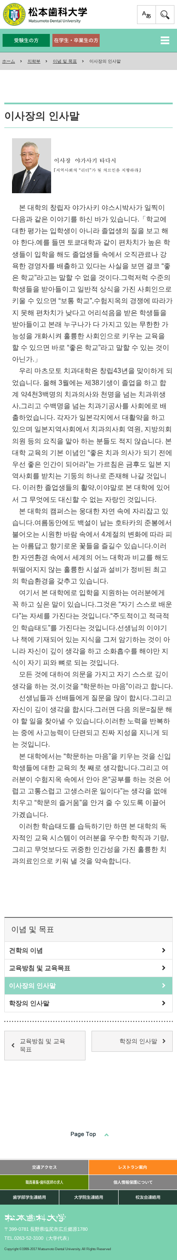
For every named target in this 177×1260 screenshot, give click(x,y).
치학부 (33, 61)
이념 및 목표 (65, 61)
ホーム (8, 61)
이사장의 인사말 (32, 985)
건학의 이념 (26, 950)
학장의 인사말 (29, 1003)
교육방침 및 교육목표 (39, 968)
